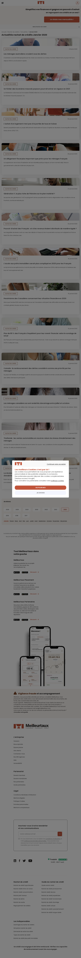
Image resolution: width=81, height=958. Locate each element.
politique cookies (57, 481)
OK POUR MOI (40, 488)
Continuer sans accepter (39, 467)
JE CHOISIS (40, 493)
